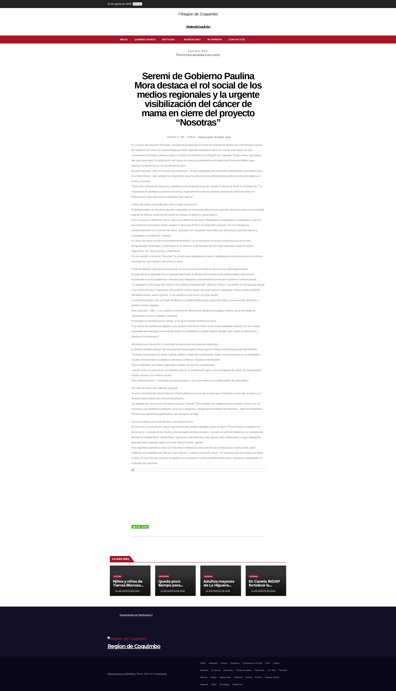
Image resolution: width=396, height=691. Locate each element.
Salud (227, 137)
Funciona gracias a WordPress (122, 674)
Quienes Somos (145, 39)
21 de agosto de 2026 (127, 591)
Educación (163, 576)
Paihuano (238, 677)
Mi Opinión (214, 39)
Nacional (283, 670)
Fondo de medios (205, 137)
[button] (286, 39)
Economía (216, 670)
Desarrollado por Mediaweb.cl (136, 615)
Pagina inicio (225, 677)
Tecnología (224, 684)
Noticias (168, 39)
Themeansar (160, 674)
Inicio (124, 39)
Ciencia (224, 663)
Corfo (267, 663)
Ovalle (213, 677)
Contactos (236, 39)
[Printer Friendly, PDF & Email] (140, 526)
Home (203, 663)
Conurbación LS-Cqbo (252, 663)
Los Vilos (271, 670)
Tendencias (237, 684)
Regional (208, 576)
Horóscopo (192, 39)
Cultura (117, 576)
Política (258, 677)
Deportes (204, 670)
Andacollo (213, 663)
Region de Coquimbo (198, 27)
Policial (248, 677)
